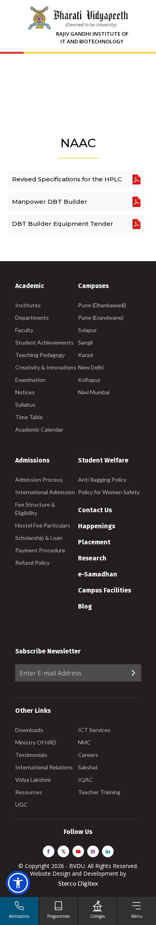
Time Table (29, 417)
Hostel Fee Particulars (42, 525)
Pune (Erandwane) (101, 317)
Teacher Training (99, 792)
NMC (84, 742)
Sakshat (88, 767)
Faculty (24, 330)
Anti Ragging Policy (102, 479)
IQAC (85, 779)
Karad (85, 354)
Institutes (28, 305)
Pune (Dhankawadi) (102, 305)
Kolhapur (89, 379)
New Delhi (91, 367)
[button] (18, 883)
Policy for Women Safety (109, 492)
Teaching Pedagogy (40, 354)
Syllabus (25, 404)
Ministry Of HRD (35, 742)
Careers (88, 754)
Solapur (87, 330)
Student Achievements (44, 342)
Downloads (29, 729)
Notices (25, 392)
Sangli (85, 342)
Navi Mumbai (94, 392)
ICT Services (94, 729)
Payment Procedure (40, 550)
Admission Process (39, 479)
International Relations (44, 767)
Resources (28, 792)
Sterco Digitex (78, 883)
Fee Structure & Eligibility (35, 508)
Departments (32, 317)
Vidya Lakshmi (32, 779)
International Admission (45, 492)
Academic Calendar (39, 429)
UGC (21, 804)
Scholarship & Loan (38, 537)
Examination (30, 379)
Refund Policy (32, 562)
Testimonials (31, 754)
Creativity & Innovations (45, 367)
